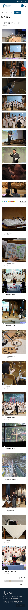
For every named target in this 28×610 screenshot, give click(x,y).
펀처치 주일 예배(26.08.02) (9, 294)
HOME (18, 1)
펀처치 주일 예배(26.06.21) (9, 510)
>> (22, 580)
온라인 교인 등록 (23, 1)
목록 (25, 204)
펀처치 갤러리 (17, 12)
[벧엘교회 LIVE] (22, 7)
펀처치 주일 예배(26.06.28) (9, 448)
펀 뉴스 (11, 12)
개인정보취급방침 (20, 605)
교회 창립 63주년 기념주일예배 (9, 571)
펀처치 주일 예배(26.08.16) (9, 233)
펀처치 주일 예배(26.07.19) (9, 356)
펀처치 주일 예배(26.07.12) (9, 386)
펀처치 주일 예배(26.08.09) (9, 263)
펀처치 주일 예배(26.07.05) (9, 417)
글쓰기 (25, 577)
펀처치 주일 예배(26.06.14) (9, 540)
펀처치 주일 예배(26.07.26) (9, 325)
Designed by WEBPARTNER (14, 602)
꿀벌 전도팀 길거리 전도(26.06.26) (10, 479)
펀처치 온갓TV (4, 12)
